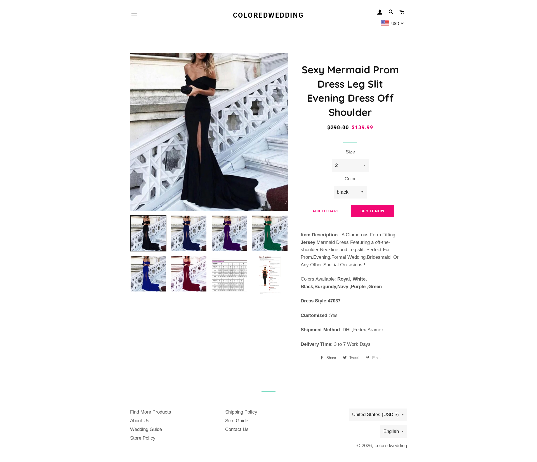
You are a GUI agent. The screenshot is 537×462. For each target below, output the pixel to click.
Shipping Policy (241, 412)
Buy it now (372, 211)
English (391, 431)
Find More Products (150, 412)
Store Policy (143, 438)
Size (350, 152)
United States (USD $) (375, 414)
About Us (139, 420)
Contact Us (237, 429)
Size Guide (236, 420)
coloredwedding (268, 15)
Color (350, 178)
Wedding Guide (146, 429)
